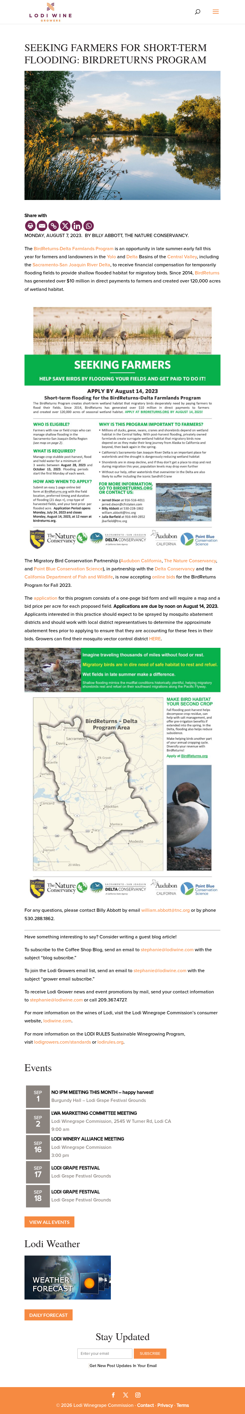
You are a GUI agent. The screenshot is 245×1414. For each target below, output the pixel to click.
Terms (183, 1405)
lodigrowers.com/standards (62, 1042)
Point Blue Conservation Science (68, 569)
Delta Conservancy (175, 569)
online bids (163, 577)
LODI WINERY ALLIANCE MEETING (87, 1139)
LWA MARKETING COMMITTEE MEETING (94, 1113)
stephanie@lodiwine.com (167, 950)
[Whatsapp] (88, 226)
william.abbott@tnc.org (165, 910)
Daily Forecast (48, 1315)
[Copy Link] (53, 226)
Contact (145, 1405)
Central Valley (182, 257)
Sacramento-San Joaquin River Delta (71, 265)
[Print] (30, 226)
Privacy (165, 1405)
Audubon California (141, 561)
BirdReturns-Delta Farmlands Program (74, 249)
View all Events (49, 1222)
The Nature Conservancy (190, 561)
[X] (65, 226)
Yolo (111, 257)
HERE (155, 639)
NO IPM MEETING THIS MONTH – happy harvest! (102, 1092)
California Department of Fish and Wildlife (68, 577)
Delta (132, 257)
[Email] (42, 226)
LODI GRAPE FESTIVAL (75, 1168)
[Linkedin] (77, 226)
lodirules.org (110, 1042)
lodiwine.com (57, 1021)
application (45, 598)
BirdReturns (207, 273)
